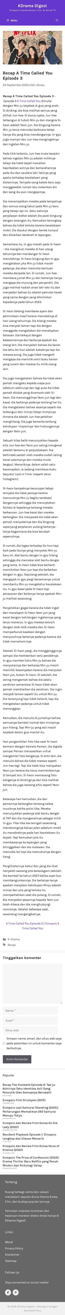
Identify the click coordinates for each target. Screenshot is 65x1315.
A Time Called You (28, 101)
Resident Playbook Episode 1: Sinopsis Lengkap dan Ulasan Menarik (29, 1136)
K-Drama (14, 939)
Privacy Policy (14, 1248)
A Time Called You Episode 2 (24, 923)
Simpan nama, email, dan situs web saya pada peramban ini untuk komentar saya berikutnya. (34, 1043)
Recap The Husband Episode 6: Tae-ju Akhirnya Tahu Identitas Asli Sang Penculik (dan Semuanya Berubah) (28, 1088)
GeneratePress (32, 1310)
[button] (57, 21)
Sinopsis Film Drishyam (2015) (24, 1100)
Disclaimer (12, 1254)
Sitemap (10, 1261)
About (9, 1242)
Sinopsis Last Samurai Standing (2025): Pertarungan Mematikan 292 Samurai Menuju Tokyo (30, 1111)
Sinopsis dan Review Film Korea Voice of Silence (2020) (30, 1148)
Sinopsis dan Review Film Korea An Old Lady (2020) (30, 1125)
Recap (12, 945)
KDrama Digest (32, 5)
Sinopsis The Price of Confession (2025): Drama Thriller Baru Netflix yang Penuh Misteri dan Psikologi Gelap (30, 1161)
